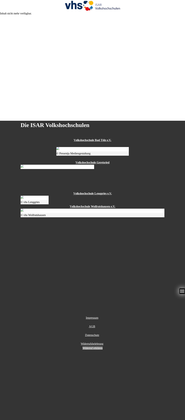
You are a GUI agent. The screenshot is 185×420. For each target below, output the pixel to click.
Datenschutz (92, 335)
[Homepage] (92, 5)
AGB (92, 326)
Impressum (92, 317)
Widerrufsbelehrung (92, 343)
